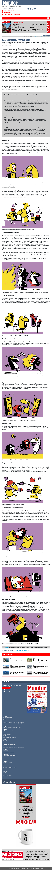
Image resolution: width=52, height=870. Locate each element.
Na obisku (5, 740)
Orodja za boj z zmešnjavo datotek (9, 767)
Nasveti (47, 35)
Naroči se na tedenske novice (12, 14)
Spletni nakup (8, 12)
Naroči (7, 647)
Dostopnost (37, 868)
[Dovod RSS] (34, 9)
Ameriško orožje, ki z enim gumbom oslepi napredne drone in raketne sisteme (17, 661)
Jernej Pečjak (37, 36)
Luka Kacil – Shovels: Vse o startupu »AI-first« (12, 727)
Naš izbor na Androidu (7, 775)
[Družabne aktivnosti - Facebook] (28, 9)
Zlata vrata (5, 769)
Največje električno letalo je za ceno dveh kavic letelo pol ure (17, 667)
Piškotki (9, 6)
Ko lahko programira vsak (8, 735)
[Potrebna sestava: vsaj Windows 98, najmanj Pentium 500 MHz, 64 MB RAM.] (22, 580)
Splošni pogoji (29, 868)
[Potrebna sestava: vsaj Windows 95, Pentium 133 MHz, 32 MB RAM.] (22, 445)
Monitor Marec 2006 (45, 36)
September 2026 (6, 686)
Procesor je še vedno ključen (8, 759)
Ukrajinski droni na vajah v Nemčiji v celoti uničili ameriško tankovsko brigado (40, 661)
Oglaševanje (14, 6)
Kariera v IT (5, 750)
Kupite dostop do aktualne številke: (12, 781)
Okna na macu (6, 766)
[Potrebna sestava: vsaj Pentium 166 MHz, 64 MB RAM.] (22, 537)
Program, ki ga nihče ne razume (9, 737)
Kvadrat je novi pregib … (8, 762)
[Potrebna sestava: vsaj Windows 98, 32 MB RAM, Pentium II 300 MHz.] (22, 320)
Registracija (5, 8)
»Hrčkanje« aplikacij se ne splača (9, 744)
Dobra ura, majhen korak (8, 730)
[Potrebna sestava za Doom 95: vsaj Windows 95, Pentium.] (22, 488)
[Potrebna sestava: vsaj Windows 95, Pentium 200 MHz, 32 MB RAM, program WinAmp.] (22, 405)
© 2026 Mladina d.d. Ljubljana (13, 868)
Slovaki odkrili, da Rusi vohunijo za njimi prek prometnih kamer (40, 673)
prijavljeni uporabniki (22, 650)
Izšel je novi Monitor (7, 734)
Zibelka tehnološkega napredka (9, 755)
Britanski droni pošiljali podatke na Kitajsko (40, 667)
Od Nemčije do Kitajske (7, 717)
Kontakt (19, 6)
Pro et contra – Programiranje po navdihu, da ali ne (13, 723)
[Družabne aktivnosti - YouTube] (32, 9)
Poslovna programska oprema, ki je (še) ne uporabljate (13, 747)
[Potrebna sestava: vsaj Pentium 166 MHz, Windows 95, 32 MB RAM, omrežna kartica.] (22, 213)
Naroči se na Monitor (9, 11)
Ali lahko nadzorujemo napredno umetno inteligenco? (13, 722)
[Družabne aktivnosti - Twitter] (30, 9)
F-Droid (4, 772)
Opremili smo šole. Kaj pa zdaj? (9, 745)
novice (11, 658)
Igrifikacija (5, 773)
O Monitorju (4, 6)
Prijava (11, 8)
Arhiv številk (7, 691)
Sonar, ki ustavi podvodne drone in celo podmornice (17, 673)
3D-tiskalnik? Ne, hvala (7, 720)
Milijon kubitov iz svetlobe (8, 752)
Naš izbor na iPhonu (7, 776)
